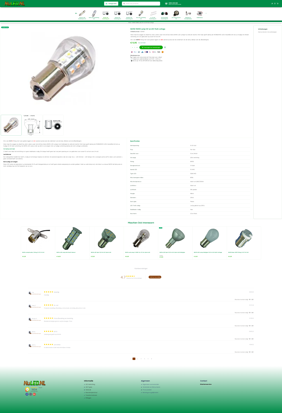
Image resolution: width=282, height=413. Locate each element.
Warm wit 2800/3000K (197, 181)
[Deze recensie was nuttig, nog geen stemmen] (249, 299)
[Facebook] (26, 394)
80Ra (191, 177)
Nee (191, 209)
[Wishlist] (275, 4)
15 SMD (192, 169)
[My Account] (272, 3)
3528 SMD (193, 173)
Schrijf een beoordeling (155, 277)
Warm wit (193, 185)
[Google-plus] (34, 394)
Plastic (192, 201)
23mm (192, 197)
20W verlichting (194, 157)
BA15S (192, 161)
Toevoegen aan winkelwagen (152, 47)
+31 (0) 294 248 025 (144, 60)
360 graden (193, 189)
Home (129, 22)
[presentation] (76, 13)
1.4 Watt (192, 165)
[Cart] (277, 4)
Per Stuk (192, 149)
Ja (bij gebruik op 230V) (197, 205)
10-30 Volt (193, 145)
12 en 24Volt (193, 153)
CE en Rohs (193, 213)
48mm (192, 193)
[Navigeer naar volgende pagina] (151, 359)
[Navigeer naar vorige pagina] (130, 359)
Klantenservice (206, 384)
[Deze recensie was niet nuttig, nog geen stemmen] (252, 299)
